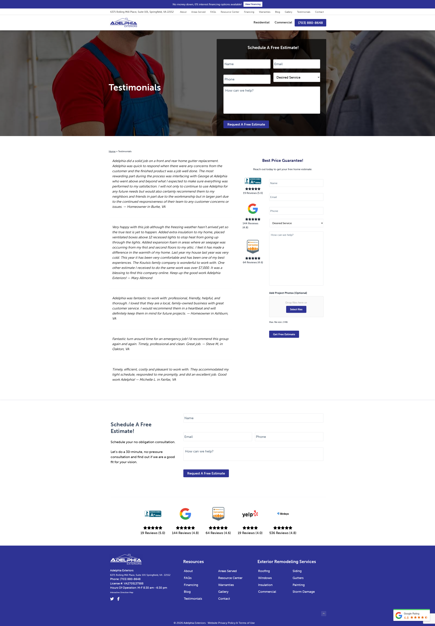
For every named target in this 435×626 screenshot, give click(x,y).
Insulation (265, 585)
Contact (319, 12)
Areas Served (198, 12)
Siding (297, 571)
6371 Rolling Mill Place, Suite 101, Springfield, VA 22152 (142, 11)
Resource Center (230, 12)
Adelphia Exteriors (121, 570)
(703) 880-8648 (130, 579)
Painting (299, 585)
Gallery (288, 12)
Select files (296, 309)
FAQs (213, 12)
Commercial (267, 592)
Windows (265, 578)
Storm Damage (304, 592)
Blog (277, 12)
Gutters (298, 578)
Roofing (264, 571)
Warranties (264, 12)
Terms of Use (247, 622)
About (183, 12)
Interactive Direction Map (121, 592)
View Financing (253, 4)
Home (112, 151)
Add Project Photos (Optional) (288, 293)
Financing (249, 12)
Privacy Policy (227, 622)
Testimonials (303, 12)
